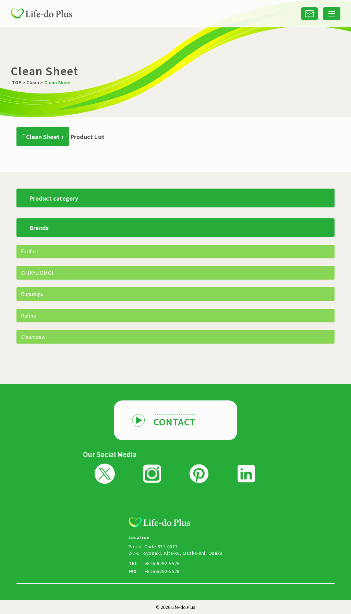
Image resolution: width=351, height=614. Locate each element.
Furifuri (29, 251)
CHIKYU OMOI (37, 272)
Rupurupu (32, 293)
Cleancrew (33, 336)
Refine (28, 315)
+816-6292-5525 (162, 563)
